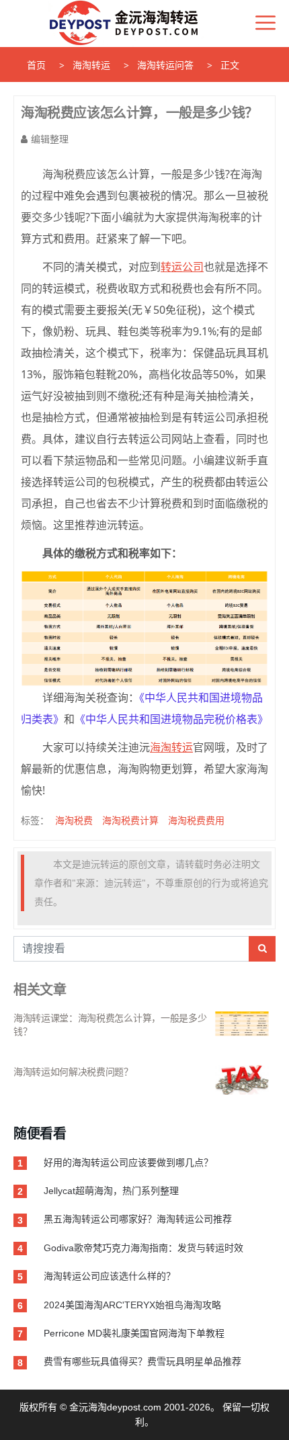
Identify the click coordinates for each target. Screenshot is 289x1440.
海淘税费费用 (196, 820)
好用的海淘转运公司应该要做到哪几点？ (128, 1162)
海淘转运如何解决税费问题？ (73, 1071)
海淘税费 (74, 820)
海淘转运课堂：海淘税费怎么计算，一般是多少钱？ (109, 1025)
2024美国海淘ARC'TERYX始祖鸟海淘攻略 (132, 1305)
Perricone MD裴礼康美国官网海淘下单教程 (134, 1333)
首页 (36, 65)
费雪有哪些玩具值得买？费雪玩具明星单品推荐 (142, 1361)
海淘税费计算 (130, 820)
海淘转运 (91, 65)
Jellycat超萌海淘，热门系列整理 (111, 1190)
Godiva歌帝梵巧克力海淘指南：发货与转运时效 (143, 1247)
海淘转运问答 (165, 65)
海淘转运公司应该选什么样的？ (109, 1276)
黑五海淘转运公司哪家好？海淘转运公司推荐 (138, 1219)
